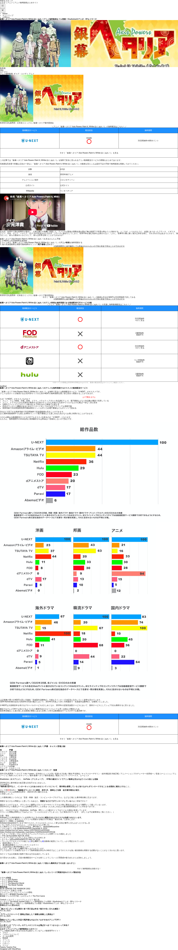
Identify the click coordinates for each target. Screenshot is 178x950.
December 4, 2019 (39, 828)
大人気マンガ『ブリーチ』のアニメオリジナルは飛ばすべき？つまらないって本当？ (34, 925)
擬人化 (36, 900)
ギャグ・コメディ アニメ (24, 74)
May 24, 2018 (34, 839)
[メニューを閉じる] (2, 10)
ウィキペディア (66, 191)
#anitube (46, 827)
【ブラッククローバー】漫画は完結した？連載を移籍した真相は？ (27, 914)
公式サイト (64, 185)
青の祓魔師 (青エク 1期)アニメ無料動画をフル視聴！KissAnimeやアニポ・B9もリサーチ (36, 903)
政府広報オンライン (10, 843)
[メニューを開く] (2, 6)
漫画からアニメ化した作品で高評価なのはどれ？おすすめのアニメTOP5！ (30, 920)
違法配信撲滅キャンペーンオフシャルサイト (20, 845)
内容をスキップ (6, 1)
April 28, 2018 (23, 836)
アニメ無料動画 (6, 74)
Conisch (3, 900)
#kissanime (54, 827)
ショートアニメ (21, 900)
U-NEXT (56, 417)
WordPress (16, 949)
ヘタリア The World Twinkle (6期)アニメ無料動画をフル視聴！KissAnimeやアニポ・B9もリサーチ (42, 902)
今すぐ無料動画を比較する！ (89, 869)
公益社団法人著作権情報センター (16, 847)
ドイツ (30, 900)
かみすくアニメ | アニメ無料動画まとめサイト (19, 3)
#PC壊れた (37, 827)
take (1, 70)
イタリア (10, 900)
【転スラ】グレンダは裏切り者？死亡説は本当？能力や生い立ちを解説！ (30, 909)
